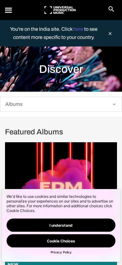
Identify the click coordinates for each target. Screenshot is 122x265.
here (78, 29)
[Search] (9, 10)
